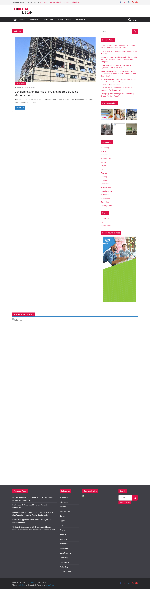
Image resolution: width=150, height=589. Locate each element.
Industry (104, 177)
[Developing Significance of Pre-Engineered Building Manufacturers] (55, 59)
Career (103, 162)
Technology (105, 202)
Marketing (104, 195)
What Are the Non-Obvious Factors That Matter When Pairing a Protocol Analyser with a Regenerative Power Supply (118, 81)
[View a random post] (135, 19)
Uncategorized (106, 205)
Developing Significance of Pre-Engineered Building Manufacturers (46, 93)
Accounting (105, 148)
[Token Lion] (15, 19)
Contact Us (105, 218)
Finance (104, 173)
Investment (105, 184)
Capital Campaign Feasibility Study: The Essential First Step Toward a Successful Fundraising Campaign (119, 59)
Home (103, 222)
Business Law (106, 158)
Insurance (104, 180)
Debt (103, 169)
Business (23, 20)
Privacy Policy (106, 225)
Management (80, 20)
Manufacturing (64, 20)
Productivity (49, 20)
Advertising (35, 20)
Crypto (103, 166)
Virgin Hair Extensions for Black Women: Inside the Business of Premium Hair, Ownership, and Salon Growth (118, 73)
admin (32, 87)
